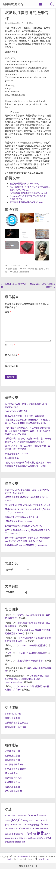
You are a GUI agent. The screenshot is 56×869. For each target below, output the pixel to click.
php (7, 824)
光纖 (34, 834)
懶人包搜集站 (11, 773)
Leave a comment (21, 272)
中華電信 (15, 834)
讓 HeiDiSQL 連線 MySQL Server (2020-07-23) (27, 505)
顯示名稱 (10, 344)
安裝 (8, 839)
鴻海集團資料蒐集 (13, 777)
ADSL (7, 815)
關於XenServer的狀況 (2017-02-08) (22, 517)
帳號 (16, 838)
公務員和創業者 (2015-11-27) (18, 521)
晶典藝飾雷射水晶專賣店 (16, 722)
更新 (34, 838)
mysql (43, 820)
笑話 (43, 839)
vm (6, 829)
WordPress (32, 828)
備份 (29, 833)
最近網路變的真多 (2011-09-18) (24, 183)
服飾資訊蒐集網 (12, 786)
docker (18, 816)
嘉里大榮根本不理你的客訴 (30, 660)
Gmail (8, 821)
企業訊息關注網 (12, 751)
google (16, 820)
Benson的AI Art (13, 713)
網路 (7, 842)
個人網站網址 (11, 365)
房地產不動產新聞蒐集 (15, 769)
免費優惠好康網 (12, 755)
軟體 (19, 842)
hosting (25, 821)
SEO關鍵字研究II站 (14, 764)
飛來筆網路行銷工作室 (15, 727)
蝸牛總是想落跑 (13, 4)
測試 (39, 838)
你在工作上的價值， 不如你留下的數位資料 (25, 415)
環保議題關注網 (12, 760)
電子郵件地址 (12, 355)
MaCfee (26, 269)
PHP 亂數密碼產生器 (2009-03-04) (26, 202)
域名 (46, 834)
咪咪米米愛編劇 (12, 718)
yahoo (8, 834)
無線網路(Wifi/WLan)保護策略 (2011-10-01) (26, 545)
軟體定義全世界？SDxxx (16, 453)
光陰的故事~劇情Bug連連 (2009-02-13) (28, 193)
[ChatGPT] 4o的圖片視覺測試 (32, 645)
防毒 (41, 269)
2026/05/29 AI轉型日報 (16, 411)
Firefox (42, 816)
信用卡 (23, 834)
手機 (30, 838)
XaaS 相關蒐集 (12, 458)
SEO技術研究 (33, 824)
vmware (12, 829)
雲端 (23, 842)
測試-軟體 (12, 269)
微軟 (25, 838)
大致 (9, 653)
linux (36, 820)
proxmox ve (15, 824)
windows (20, 828)
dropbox (24, 816)
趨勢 (37, 269)
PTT (24, 824)
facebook (33, 815)
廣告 (21, 838)
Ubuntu (44, 824)
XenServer (44, 829)
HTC (30, 821)
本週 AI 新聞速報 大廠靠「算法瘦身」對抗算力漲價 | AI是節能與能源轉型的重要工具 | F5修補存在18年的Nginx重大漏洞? (28, 430)
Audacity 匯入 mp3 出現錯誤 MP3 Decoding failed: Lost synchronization (27, 678)
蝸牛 (31, 23)
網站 (32, 269)
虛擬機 (11, 842)
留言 (8, 312)
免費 (40, 833)
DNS (13, 815)
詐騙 (16, 842)
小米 (12, 838)
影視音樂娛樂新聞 (13, 791)
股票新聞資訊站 (12, 782)
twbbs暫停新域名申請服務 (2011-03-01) (23, 525)
